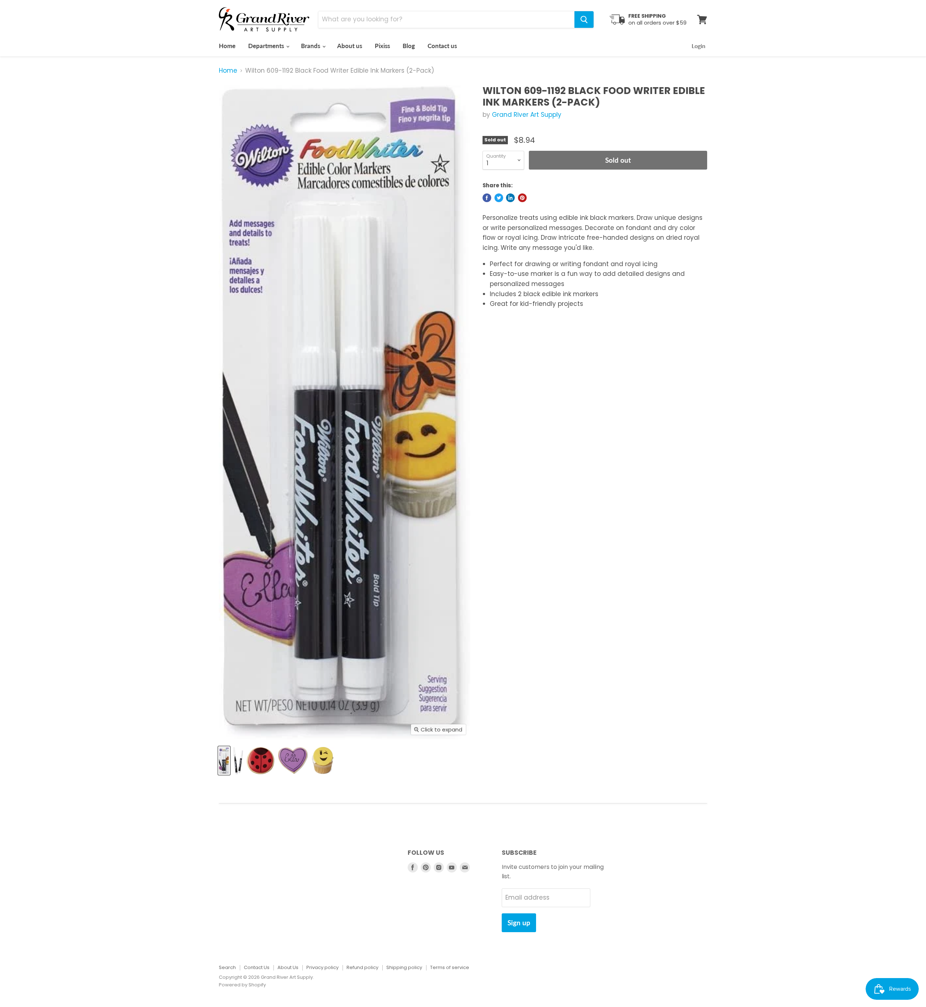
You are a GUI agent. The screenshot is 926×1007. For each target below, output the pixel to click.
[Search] (584, 19)
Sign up (518, 922)
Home (227, 46)
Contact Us (256, 967)
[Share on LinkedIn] (510, 197)
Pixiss (382, 46)
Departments (266, 46)
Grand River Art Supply (526, 114)
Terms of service (449, 967)
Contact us (442, 46)
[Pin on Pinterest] (522, 197)
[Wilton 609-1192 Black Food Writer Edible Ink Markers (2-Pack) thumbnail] (224, 760)
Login (698, 45)
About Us (287, 967)
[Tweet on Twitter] (498, 197)
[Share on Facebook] (487, 197)
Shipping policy (404, 967)
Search (227, 967)
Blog (409, 46)
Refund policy (362, 967)
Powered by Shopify (242, 984)
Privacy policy (322, 967)
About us (349, 46)
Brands (311, 46)
